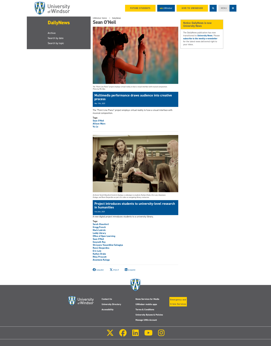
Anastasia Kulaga (101, 259)
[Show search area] (213, 8)
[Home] (52, 8)
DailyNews (59, 22)
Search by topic (56, 43)
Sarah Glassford (101, 224)
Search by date (56, 38)
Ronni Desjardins (101, 247)
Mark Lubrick (99, 230)
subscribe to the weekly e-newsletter (200, 38)
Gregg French (99, 227)
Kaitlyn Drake (99, 253)
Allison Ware (99, 123)
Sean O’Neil (98, 120)
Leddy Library (99, 233)
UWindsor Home (100, 18)
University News (204, 35)
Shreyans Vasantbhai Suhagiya (108, 244)
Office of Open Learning (104, 236)
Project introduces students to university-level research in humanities (134, 205)
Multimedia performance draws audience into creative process (133, 97)
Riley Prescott (99, 256)
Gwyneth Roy (99, 242)
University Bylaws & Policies (149, 314)
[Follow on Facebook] (123, 334)
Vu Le (95, 126)
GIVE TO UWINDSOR (192, 8)
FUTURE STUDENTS (140, 8)
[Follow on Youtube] (148, 334)
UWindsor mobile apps (146, 304)
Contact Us (107, 299)
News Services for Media (147, 299)
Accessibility (107, 309)
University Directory (111, 304)
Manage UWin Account (146, 319)
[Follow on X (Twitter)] (110, 334)
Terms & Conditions (145, 309)
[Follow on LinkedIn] (135, 334)
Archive (52, 33)
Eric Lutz (97, 250)
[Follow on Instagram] (161, 334)
